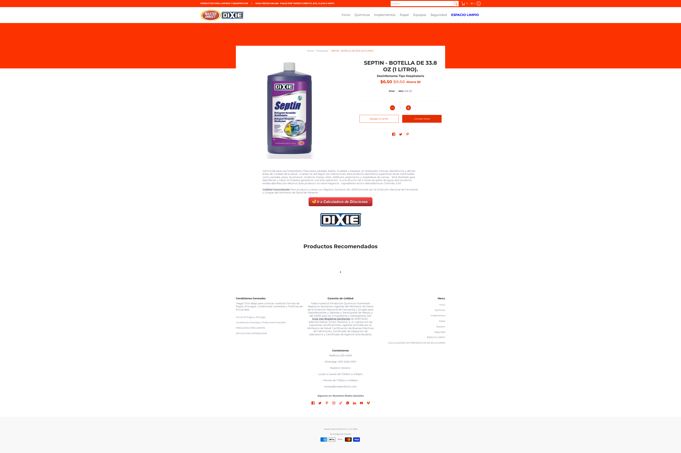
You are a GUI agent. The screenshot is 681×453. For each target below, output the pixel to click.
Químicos (440, 310)
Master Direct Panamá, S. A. (337, 429)
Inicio (442, 304)
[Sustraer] (392, 107)
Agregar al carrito (379, 118)
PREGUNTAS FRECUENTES (250, 328)
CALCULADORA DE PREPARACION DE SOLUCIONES (416, 342)
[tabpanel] (340, 200)
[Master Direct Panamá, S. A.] (222, 15)
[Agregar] (408, 107)
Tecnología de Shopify (340, 434)
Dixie (392, 91)
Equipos (440, 326)
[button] (467, 3)
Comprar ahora (422, 118)
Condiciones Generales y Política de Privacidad (260, 322)
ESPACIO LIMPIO (436, 337)
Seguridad (439, 332)
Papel (442, 321)
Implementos (438, 315)
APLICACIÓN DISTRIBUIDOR (251, 333)
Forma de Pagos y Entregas (250, 317)
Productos (322, 50)
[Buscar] (456, 3)
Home (310, 50)
